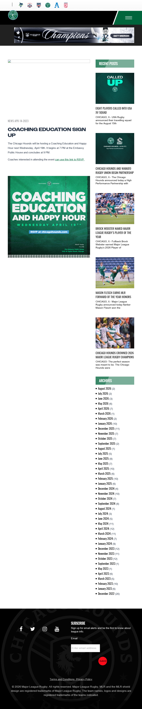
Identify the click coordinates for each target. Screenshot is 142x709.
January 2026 (105, 423)
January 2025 (105, 483)
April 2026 (103, 408)
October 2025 (105, 438)
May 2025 (103, 463)
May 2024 (103, 523)
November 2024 (106, 493)
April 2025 (103, 468)
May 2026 (103, 403)
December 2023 (106, 548)
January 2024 (105, 543)
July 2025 (103, 453)
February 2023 (105, 583)
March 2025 (104, 473)
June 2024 (103, 518)
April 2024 (103, 528)
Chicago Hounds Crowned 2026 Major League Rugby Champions (115, 355)
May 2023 (103, 568)
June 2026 (103, 398)
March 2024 (104, 533)
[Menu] (127, 18)
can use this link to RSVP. (70, 160)
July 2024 (103, 513)
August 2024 (104, 508)
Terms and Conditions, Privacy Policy (71, 679)
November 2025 (106, 433)
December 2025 (106, 428)
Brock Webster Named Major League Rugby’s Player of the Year (113, 233)
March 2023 (104, 578)
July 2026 (103, 393)
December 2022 (106, 593)
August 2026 (104, 388)
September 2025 (106, 443)
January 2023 (105, 588)
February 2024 (105, 538)
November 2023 (106, 553)
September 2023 (106, 563)
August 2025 (104, 448)
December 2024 (106, 488)
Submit (102, 661)
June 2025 (103, 458)
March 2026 (104, 413)
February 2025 (105, 478)
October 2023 (105, 558)
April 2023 (103, 573)
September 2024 (106, 503)
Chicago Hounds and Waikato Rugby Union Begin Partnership (115, 170)
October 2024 (105, 498)
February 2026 (105, 418)
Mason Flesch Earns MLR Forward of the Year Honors (113, 295)
